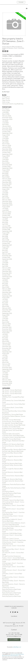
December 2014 (6, 292)
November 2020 (7, 203)
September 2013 (7, 313)
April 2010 (5, 378)
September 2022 (7, 168)
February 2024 (6, 145)
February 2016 (6, 268)
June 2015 (5, 282)
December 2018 (6, 227)
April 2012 (5, 339)
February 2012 (6, 343)
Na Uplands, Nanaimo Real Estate (12, 479)
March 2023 (5, 163)
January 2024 (6, 147)
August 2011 (5, 353)
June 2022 (5, 171)
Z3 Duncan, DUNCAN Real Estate (11, 533)
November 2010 (7, 367)
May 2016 (5, 264)
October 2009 (6, 385)
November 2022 (7, 164)
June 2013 (5, 318)
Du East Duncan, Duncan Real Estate (12, 421)
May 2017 (5, 250)
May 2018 (5, 236)
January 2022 (6, 180)
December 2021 (6, 182)
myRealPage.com (17, 647)
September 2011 (6, 352)
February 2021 (6, 199)
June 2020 (5, 210)
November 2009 (7, 383)
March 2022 (5, 177)
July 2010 (5, 373)
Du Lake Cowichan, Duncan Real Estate (13, 425)
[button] (10, 612)
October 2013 (6, 311)
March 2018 (5, 240)
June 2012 (5, 336)
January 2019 (6, 226)
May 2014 (5, 303)
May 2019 (5, 222)
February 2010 (6, 379)
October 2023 (6, 152)
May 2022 (5, 173)
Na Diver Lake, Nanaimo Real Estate (12, 451)
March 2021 (5, 198)
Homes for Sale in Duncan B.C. (11, 433)
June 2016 (5, 262)
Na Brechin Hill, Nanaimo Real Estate (13, 444)
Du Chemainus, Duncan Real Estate (12, 414)
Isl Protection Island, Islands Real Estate (13, 437)
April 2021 (5, 196)
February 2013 (6, 324)
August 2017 (5, 247)
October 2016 (6, 257)
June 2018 (5, 234)
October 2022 (6, 166)
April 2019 (5, 224)
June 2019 (5, 220)
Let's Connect (14, 639)
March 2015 (5, 287)
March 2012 (5, 341)
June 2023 (5, 159)
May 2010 (5, 376)
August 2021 (5, 189)
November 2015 (7, 273)
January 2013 (6, 325)
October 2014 (6, 294)
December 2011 (6, 346)
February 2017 (6, 254)
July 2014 (5, 299)
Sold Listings (6, 102)
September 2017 (7, 245)
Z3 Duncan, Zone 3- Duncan (10, 538)
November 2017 (6, 241)
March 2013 (5, 322)
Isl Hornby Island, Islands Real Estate (13, 435)
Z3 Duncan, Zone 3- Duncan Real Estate (14, 540)
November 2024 (7, 129)
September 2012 (7, 331)
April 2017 (5, 252)
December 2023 (7, 149)
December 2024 (7, 128)
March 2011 (5, 362)
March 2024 (5, 143)
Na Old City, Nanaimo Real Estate (12, 463)
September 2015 (7, 276)
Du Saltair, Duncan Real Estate (11, 426)
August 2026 (6, 110)
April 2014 (5, 304)
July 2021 (5, 191)
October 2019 (6, 215)
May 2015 (5, 283)
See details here (7, 58)
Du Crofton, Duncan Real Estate (11, 419)
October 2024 (6, 131)
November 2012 (6, 329)
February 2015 (6, 289)
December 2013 (6, 310)
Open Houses (6, 100)
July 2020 (5, 208)
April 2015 (5, 285)
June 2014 (5, 301)
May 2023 (5, 161)
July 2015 (5, 280)
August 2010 (6, 371)
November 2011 (6, 348)
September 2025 (7, 119)
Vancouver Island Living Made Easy (12, 104)
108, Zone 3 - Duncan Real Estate (11, 392)
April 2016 (5, 266)
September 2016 (7, 259)
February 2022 (6, 178)
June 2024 (5, 138)
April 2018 (5, 238)
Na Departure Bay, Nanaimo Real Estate (14, 449)
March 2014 (5, 306)
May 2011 (4, 359)
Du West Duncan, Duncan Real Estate (13, 428)
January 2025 (6, 126)
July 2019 (5, 219)
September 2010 (7, 369)
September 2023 (7, 154)
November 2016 (6, 255)
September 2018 (7, 231)
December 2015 (6, 271)
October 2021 (6, 185)
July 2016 (5, 261)
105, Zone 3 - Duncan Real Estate (12, 390)
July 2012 (5, 334)
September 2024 (7, 133)
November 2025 (7, 117)
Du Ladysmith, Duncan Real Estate (12, 423)
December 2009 (7, 381)
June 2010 (5, 374)
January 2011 (6, 365)
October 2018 (6, 229)
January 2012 (6, 345)
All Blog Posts (6, 97)
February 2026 (6, 116)
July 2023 (5, 157)
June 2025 (5, 123)
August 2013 (5, 315)
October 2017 (6, 243)
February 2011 (6, 364)
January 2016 (6, 269)
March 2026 (5, 114)
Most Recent (5, 109)
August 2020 (6, 206)
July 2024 (5, 137)
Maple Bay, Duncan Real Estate (11, 439)
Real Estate (5, 498)
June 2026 (5, 112)
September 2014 (7, 296)
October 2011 (6, 350)
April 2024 (5, 142)
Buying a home (6, 395)
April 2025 (5, 124)
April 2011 (5, 360)
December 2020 (7, 201)
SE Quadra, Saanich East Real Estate (13, 500)
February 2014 (6, 308)
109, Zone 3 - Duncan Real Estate (11, 393)
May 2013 (5, 320)
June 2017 (5, 248)
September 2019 (7, 217)
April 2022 (5, 175)
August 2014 (5, 297)
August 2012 (5, 332)
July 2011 (4, 355)
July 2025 (5, 121)
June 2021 (5, 192)
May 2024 (5, 140)
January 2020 (6, 213)
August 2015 (5, 278)
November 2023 (7, 150)
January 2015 (6, 290)
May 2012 (5, 338)
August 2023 (6, 156)
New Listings (6, 98)
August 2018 (5, 233)
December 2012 (6, 327)
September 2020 (7, 205)
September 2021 (7, 187)
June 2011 (5, 357)
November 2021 (6, 184)
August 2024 (6, 135)
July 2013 (5, 317)
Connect (21, 2)
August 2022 (6, 170)
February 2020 (6, 212)
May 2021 (5, 194)
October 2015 (6, 275)
